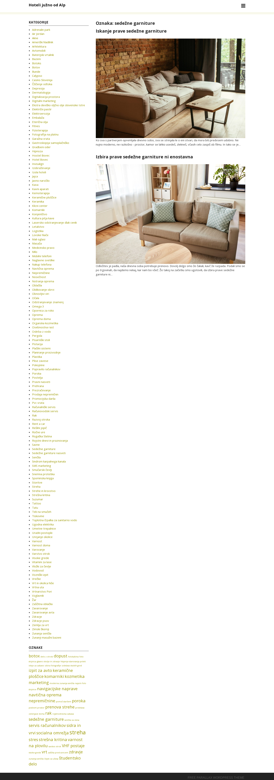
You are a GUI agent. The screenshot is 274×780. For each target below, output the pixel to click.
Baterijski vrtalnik (43, 55)
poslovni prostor (37, 707)
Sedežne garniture (44, 449)
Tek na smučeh (41, 512)
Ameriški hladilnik (42, 42)
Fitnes (36, 126)
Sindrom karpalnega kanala (49, 461)
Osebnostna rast (43, 327)
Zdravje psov (40, 621)
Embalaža (38, 117)
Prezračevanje (41, 390)
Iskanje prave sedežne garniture (131, 31)
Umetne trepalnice (44, 528)
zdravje (76, 751)
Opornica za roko (43, 310)
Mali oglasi (38, 239)
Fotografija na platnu (45, 134)
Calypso (37, 76)
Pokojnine (38, 365)
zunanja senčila (36, 758)
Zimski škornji (40, 629)
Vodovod (38, 570)
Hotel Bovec (40, 159)
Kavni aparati (40, 189)
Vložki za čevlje (41, 566)
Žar (34, 600)
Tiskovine (38, 516)
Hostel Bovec (41, 155)
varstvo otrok (54, 746)
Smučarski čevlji (42, 470)
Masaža (37, 243)
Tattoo (36, 503)
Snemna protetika (43, 474)
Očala (35, 298)
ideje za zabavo (36, 665)
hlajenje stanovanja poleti (73, 661)
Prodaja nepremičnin (45, 394)
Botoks (36, 63)
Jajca (35, 176)
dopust (60, 656)
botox (34, 656)
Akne (35, 38)
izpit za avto (40, 670)
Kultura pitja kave (43, 218)
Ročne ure (38, 432)
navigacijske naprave (57, 688)
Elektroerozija (41, 113)
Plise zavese (40, 361)
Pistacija (37, 344)
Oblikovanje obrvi (43, 289)
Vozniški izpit (40, 575)
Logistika (37, 231)
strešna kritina (53, 739)
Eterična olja (40, 122)
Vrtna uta (38, 587)
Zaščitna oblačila (42, 604)
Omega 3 (38, 306)
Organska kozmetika (45, 323)
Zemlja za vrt (40, 625)
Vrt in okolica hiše (43, 583)
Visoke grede (40, 558)
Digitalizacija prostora (46, 97)
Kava (35, 185)
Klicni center (40, 206)
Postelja (37, 377)
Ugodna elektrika (43, 524)
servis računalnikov (47, 725)
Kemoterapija (41, 193)
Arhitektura (39, 46)
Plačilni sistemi (41, 348)
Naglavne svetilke (43, 260)
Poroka (36, 373)
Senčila (36, 457)
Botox (36, 67)
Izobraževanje (41, 168)
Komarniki (38, 210)
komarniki (54, 676)
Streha (36, 486)
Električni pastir (42, 109)
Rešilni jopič (39, 428)
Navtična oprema (43, 268)
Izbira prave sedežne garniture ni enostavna (144, 157)
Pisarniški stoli (41, 340)
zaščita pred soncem (58, 752)
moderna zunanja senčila (62, 683)
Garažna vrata (41, 138)
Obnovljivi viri (40, 294)
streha (78, 732)
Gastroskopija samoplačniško (50, 143)
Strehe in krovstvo (44, 491)
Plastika (37, 357)
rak (48, 713)
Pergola (37, 335)
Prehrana (38, 386)
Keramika (38, 201)
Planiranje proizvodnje (46, 352)
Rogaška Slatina (42, 436)
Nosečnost (39, 277)
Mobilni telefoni (41, 256)
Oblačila (37, 285)
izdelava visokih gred (72, 665)
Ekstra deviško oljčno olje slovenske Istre (58, 105)
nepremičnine (42, 700)
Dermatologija (41, 92)
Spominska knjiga (43, 478)
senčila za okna (71, 720)
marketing (39, 682)
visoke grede (35, 752)
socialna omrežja (52, 732)
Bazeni (36, 59)
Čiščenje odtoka (42, 84)
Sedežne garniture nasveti (49, 453)
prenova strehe (60, 707)
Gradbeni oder (41, 147)
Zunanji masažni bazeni (46, 637)
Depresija (38, 88)
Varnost (37, 541)
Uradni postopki (42, 533)
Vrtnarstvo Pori (42, 591)
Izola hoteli (39, 172)
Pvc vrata (38, 403)
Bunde (36, 71)
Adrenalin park (41, 29)
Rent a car (38, 424)
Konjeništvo (39, 214)
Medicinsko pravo (43, 248)
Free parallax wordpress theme (216, 777)
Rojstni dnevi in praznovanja (50, 440)
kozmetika (75, 676)
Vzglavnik (38, 595)
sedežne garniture (46, 719)
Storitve (37, 482)
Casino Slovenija (42, 80)
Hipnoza (37, 151)
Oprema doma (41, 319)
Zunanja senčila (41, 633)
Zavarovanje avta (43, 612)
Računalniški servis (44, 407)
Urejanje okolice (42, 537)
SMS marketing (41, 466)
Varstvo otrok (41, 553)
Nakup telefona (41, 264)
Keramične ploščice (44, 197)
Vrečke (36, 579)
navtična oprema (45, 694)
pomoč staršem (63, 701)
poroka (79, 700)
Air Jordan (38, 34)
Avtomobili (38, 50)
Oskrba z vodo (41, 331)
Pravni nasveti (41, 382)
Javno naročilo (41, 180)
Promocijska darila (43, 398)
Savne (36, 444)
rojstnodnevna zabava (63, 714)
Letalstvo (38, 226)
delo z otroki (46, 656)
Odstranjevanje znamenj (48, 302)
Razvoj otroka (41, 419)
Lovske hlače (40, 235)
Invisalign (38, 164)
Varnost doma (41, 545)
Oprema (37, 315)
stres (33, 739)
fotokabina (73, 656)
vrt (44, 751)
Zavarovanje (40, 608)
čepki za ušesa (51, 758)
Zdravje (37, 616)
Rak (34, 415)
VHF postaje (73, 745)
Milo (34, 252)
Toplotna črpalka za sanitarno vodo (54, 520)
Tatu (35, 507)
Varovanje (38, 549)
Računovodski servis (45, 411)
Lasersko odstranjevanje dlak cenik (54, 222)
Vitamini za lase (42, 562)
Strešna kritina (41, 495)
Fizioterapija (40, 130)
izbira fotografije (53, 665)
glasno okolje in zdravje (48, 661)
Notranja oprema (43, 281)
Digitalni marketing (44, 101)
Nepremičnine (41, 273)
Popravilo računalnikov (46, 369)
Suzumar (37, 499)
